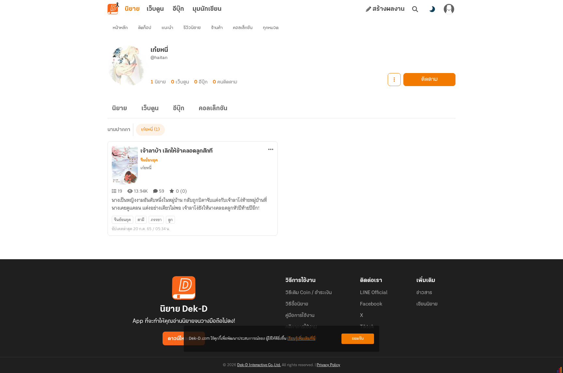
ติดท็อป (144, 27)
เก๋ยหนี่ (147, 129)
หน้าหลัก (120, 27)
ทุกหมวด (271, 27)
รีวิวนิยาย (192, 27)
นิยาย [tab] (132, 9)
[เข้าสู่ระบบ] (448, 9)
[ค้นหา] (415, 9)
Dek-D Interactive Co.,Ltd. (259, 365)
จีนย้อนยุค (149, 160)
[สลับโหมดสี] (432, 9)
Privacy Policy (328, 365)
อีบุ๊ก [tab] (178, 9)
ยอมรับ (358, 338)
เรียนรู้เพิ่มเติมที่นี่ (301, 338)
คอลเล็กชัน (243, 27)
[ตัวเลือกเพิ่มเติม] (394, 79)
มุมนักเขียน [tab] (207, 9)
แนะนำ (167, 27)
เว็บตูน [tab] (155, 9)
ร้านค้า (217, 27)
